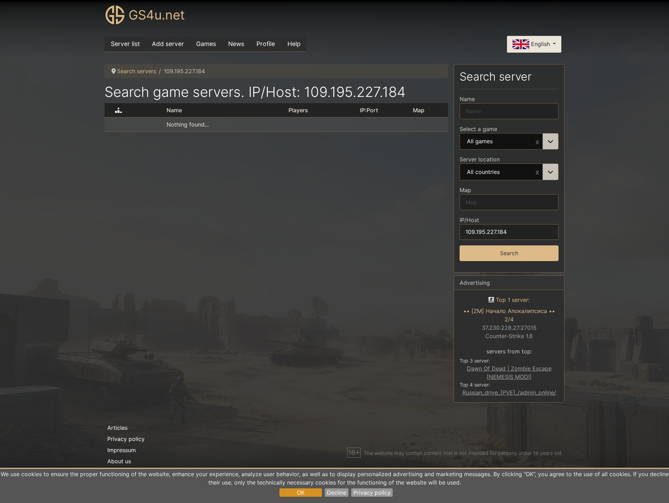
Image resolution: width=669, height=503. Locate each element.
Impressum (121, 450)
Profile (265, 43)
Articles (117, 427)
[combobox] (509, 141)
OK (301, 492)
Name (467, 99)
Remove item (537, 141)
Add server (168, 43)
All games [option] (480, 141)
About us (119, 461)
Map (465, 189)
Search (509, 253)
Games (206, 43)
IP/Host (469, 219)
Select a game (478, 128)
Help (294, 43)
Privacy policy (372, 492)
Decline (336, 492)
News (236, 43)
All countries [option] (483, 172)
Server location (480, 159)
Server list (125, 43)
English (540, 43)
